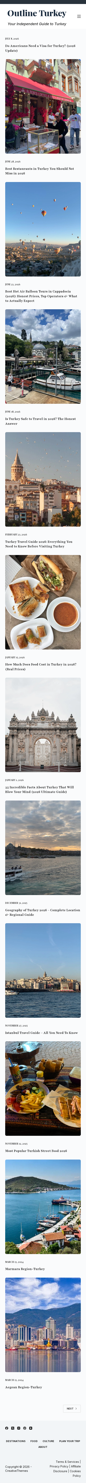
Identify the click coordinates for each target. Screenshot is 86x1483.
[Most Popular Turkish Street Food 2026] (43, 1088)
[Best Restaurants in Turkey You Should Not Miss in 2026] (43, 106)
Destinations (15, 1441)
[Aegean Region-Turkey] (43, 1325)
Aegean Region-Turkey (23, 1387)
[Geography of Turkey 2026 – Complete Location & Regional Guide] (43, 848)
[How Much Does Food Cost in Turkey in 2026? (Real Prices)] (43, 602)
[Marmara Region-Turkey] (43, 1207)
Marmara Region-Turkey (25, 1269)
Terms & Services (68, 1461)
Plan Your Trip (69, 1441)
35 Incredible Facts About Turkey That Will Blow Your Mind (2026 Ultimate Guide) (39, 789)
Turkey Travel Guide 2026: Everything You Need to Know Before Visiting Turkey (38, 544)
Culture (48, 1441)
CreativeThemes (16, 1471)
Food (34, 1441)
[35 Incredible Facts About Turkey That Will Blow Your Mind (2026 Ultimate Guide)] (43, 725)
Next (70, 1408)
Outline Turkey (37, 12)
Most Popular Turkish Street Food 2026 (36, 1151)
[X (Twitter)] (12, 1428)
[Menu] (79, 16)
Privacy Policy (59, 1466)
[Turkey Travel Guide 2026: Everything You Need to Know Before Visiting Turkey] (43, 479)
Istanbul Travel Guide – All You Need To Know (41, 1033)
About (42, 1446)
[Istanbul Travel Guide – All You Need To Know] (43, 970)
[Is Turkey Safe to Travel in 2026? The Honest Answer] (43, 356)
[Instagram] (18, 1428)
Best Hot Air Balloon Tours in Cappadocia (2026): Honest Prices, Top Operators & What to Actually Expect (41, 296)
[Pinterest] (24, 1428)
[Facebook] (6, 1428)
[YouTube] (30, 1428)
